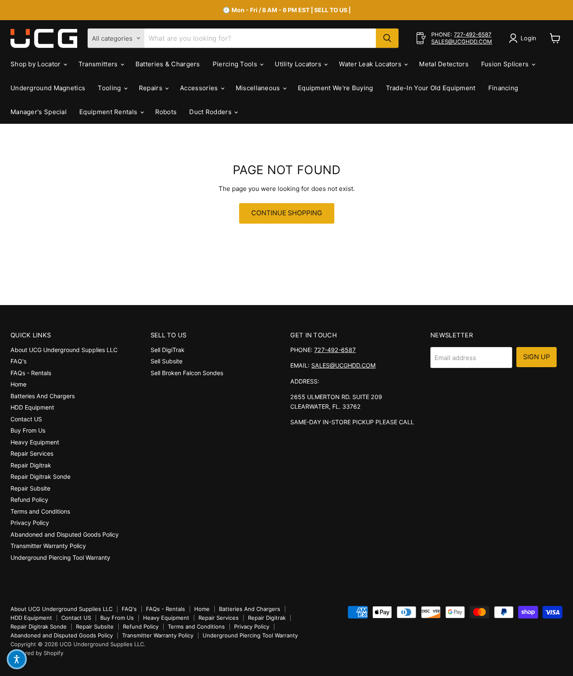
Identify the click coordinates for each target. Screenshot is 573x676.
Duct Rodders (211, 112)
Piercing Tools (236, 64)
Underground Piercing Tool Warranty (60, 557)
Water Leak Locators (371, 64)
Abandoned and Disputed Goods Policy (64, 534)
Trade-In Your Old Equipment (431, 88)
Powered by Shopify (36, 653)
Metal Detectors (444, 64)
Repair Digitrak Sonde (40, 476)
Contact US (26, 419)
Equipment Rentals (109, 112)
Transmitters (99, 64)
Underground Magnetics (47, 88)
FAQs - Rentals (30, 372)
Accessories (200, 88)
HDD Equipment (32, 407)
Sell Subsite (166, 361)
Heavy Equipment (34, 442)
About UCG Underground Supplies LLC (63, 349)
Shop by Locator (36, 64)
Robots (166, 112)
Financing (503, 88)
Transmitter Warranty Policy (48, 545)
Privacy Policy (29, 522)
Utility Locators (299, 64)
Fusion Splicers (506, 64)
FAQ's (18, 361)
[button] (17, 659)
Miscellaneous (259, 88)
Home (18, 384)
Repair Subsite (30, 488)
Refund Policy (29, 499)
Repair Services (31, 453)
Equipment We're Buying (335, 88)
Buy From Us (27, 430)
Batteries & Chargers (167, 64)
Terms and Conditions (40, 511)
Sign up (536, 357)
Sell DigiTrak (168, 349)
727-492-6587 (472, 34)
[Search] (387, 38)
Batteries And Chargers (42, 395)
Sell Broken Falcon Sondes (187, 372)
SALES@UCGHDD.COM (461, 41)
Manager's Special (38, 112)
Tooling (110, 88)
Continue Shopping (286, 213)
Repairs (151, 88)
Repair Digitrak (30, 465)
